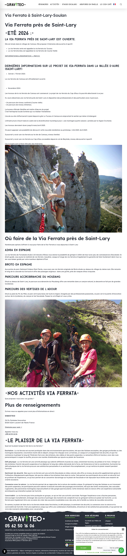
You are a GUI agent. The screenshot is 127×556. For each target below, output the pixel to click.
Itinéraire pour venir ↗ (13, 427)
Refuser (99, 548)
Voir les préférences (116, 548)
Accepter (83, 548)
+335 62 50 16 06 (11, 434)
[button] (123, 529)
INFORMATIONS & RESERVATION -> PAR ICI (22, 56)
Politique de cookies (93, 552)
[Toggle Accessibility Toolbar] (4, 551)
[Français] (115, 4)
